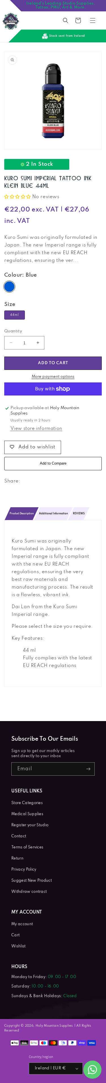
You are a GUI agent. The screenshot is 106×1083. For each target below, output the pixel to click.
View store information (36, 428)
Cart (15, 935)
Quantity (13, 331)
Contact (18, 836)
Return (17, 858)
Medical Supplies (27, 814)
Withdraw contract (29, 892)
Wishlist (18, 946)
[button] (65, 20)
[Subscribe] (88, 769)
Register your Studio (29, 825)
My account (22, 924)
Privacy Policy (23, 869)
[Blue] (9, 286)
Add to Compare (53, 463)
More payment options (53, 377)
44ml (14, 315)
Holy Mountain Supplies (54, 1026)
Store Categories (27, 803)
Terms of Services (27, 847)
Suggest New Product (31, 881)
